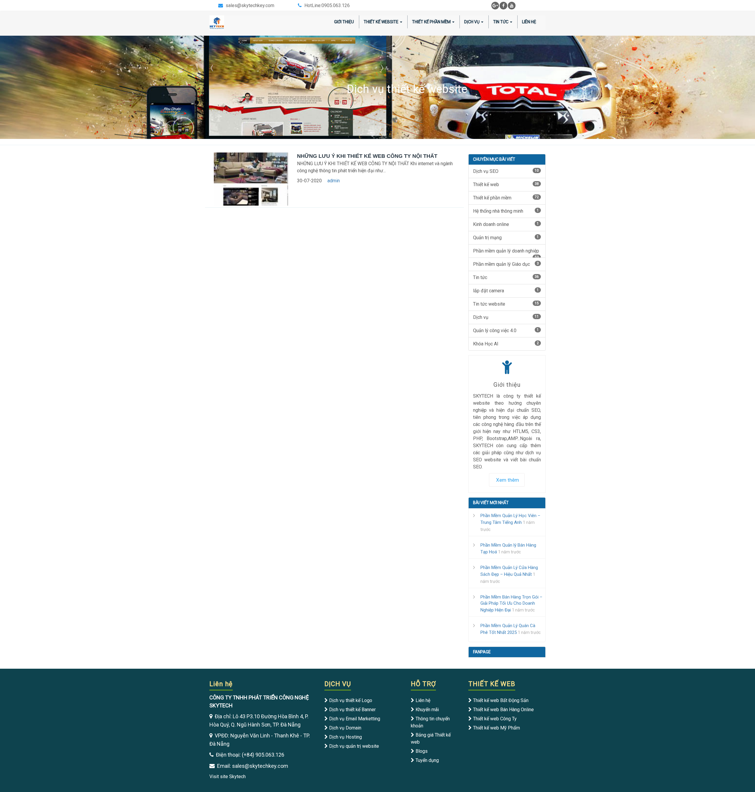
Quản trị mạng (506, 237)
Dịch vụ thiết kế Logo (350, 700)
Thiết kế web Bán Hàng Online (503, 709)
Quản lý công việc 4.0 (506, 330)
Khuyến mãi (427, 709)
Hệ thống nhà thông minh (506, 211)
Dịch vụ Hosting (345, 737)
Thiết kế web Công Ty (495, 719)
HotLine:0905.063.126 (327, 5)
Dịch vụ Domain (345, 728)
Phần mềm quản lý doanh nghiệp (506, 253)
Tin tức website (506, 304)
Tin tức (500, 21)
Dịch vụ (472, 21)
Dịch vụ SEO (506, 171)
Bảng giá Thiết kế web (431, 738)
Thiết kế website (381, 21)
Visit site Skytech (227, 776)
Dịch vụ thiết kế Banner (352, 709)
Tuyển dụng (427, 760)
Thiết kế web (506, 184)
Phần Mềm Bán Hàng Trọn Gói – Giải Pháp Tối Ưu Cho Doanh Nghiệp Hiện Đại (511, 603)
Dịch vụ (506, 317)
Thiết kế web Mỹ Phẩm (496, 728)
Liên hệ (529, 21)
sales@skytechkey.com (250, 5)
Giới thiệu (344, 21)
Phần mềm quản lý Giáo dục (506, 264)
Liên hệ (423, 700)
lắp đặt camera (506, 290)
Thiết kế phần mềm (506, 198)
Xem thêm (507, 480)
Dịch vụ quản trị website (354, 746)
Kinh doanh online (506, 224)
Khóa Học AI (506, 344)
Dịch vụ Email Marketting (354, 719)
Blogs (422, 751)
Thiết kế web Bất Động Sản (500, 700)
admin (333, 180)
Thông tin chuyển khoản (430, 722)
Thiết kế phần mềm (431, 21)
